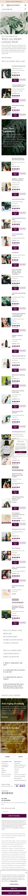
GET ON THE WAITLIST (17, 470)
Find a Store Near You (7, 786)
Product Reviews (6, 776)
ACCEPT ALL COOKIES (14, 893)
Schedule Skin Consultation (5, 765)
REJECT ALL (14, 888)
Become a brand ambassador (14, 1)
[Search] (25, 9)
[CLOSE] (26, 872)
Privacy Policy (15, 827)
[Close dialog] (26, 440)
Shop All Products (6, 57)
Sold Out (15, 467)
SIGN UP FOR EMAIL (14, 816)
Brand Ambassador (19, 767)
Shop (20, 756)
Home (3, 36)
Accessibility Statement (20, 780)
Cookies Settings (14, 884)
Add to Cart (15, 80)
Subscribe (22, 79)
